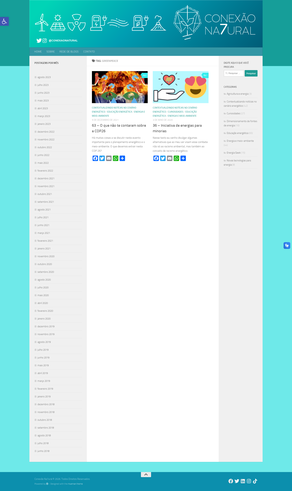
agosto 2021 (44, 209)
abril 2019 (43, 373)
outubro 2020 (45, 264)
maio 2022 (43, 162)
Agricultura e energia (237, 93)
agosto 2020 (44, 279)
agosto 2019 (44, 342)
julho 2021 (43, 217)
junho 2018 (43, 451)
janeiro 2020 (44, 318)
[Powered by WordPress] (47, 484)
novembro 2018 (46, 412)
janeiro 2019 (44, 396)
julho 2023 (43, 85)
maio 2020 (43, 295)
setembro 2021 (46, 201)
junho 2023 (43, 92)
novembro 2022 (46, 139)
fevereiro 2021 (45, 240)
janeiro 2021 (44, 248)
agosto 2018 (44, 435)
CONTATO (89, 51)
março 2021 (44, 232)
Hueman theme (75, 484)
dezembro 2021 (46, 178)
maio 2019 (43, 365)
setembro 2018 (46, 427)
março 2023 (44, 116)
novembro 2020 (46, 256)
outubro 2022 (45, 147)
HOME (38, 51)
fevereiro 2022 (45, 170)
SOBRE (50, 51)
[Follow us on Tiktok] (255, 481)
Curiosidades (175, 111)
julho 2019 (43, 349)
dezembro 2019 (46, 326)
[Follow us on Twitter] (237, 481)
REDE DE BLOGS (69, 51)
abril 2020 (43, 303)
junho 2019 (43, 357)
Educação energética (119, 111)
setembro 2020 (46, 271)
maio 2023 (43, 100)
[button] (4, 21)
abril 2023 (43, 108)
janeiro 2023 (44, 123)
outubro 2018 (45, 419)
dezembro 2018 (46, 404)
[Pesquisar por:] (234, 73)
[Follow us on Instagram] (249, 481)
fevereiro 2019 (45, 388)
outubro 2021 (45, 194)
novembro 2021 (46, 186)
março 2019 (44, 380)
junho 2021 (43, 225)
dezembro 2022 (46, 131)
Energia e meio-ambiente (182, 115)
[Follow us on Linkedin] (243, 481)
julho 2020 (43, 287)
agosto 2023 (44, 77)
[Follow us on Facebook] (230, 481)
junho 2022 (43, 155)
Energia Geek (234, 152)
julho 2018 (43, 443)
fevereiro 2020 (45, 310)
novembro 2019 (46, 334)
